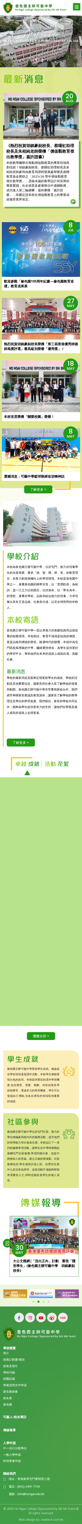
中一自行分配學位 (15, 1448)
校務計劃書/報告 (14, 1359)
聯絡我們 (9, 1473)
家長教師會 (10, 1391)
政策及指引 (10, 1366)
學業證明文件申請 (15, 1385)
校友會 (7, 1398)
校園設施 (9, 1379)
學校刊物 (9, 1372)
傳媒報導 (9, 1430)
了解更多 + (38, 489)
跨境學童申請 (12, 1461)
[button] (33, 1302)
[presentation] (7, 1243)
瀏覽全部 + (41, 1036)
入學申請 (9, 1443)
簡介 (6, 1353)
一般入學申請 (12, 1455)
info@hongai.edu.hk (30, 1494)
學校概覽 (9, 1348)
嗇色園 (7, 1404)
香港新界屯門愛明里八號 (33, 1479)
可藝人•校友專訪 (14, 1417)
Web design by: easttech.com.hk (41, 1520)
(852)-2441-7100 (28, 1486)
